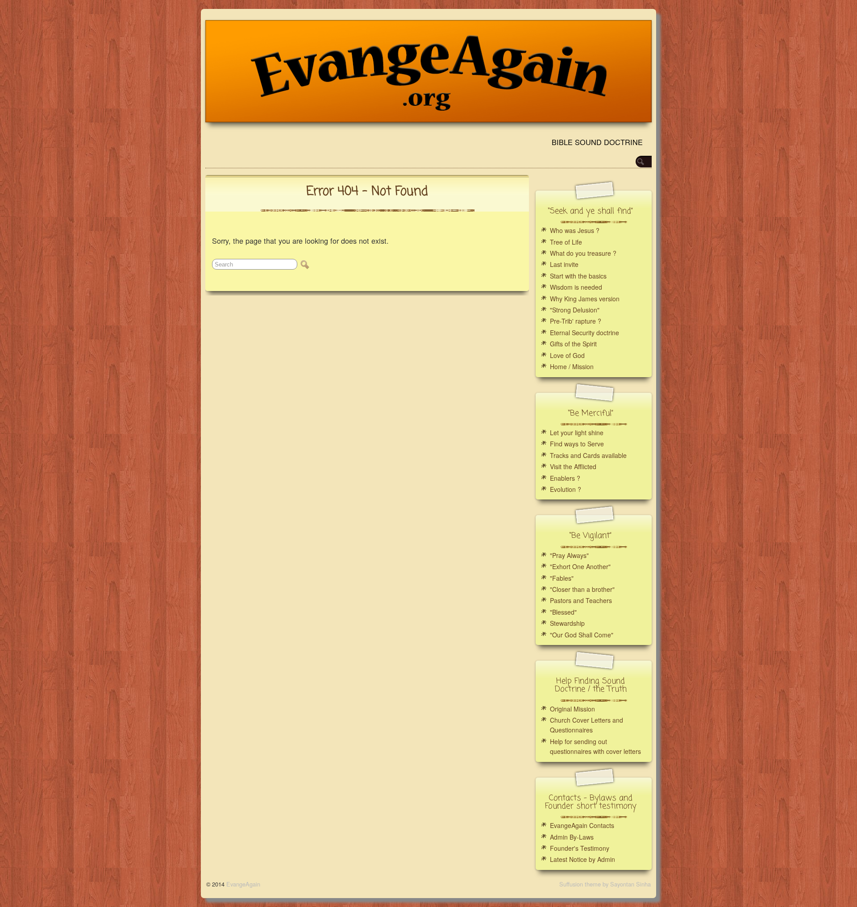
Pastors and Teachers (581, 600)
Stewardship (567, 623)
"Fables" (562, 578)
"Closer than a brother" (582, 589)
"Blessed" (563, 611)
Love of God (567, 355)
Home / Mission (572, 366)
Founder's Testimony (579, 848)
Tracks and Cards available (588, 455)
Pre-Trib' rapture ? (575, 320)
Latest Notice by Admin (582, 859)
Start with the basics (578, 275)
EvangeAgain (243, 884)
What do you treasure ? (583, 253)
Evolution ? (565, 489)
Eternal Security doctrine (584, 332)
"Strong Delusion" (574, 309)
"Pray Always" (569, 555)
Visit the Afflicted (573, 466)
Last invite (564, 264)
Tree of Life (566, 241)
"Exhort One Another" (580, 566)
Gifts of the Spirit (573, 343)
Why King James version (585, 298)
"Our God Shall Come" (581, 634)
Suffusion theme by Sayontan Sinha (605, 884)
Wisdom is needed (576, 287)
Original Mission (572, 708)
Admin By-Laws (572, 836)
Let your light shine (576, 432)
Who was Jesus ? (574, 230)
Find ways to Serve (577, 443)
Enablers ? (565, 478)
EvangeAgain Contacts (582, 825)
